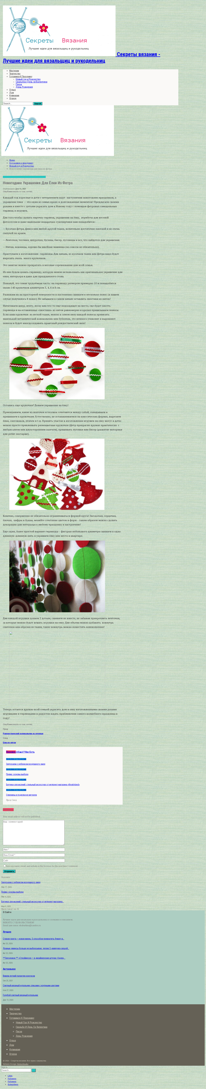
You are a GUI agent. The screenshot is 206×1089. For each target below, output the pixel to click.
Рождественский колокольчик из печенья (23, 733)
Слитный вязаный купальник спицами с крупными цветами (31, 985)
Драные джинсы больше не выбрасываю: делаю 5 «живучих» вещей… (36, 948)
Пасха (19, 84)
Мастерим (14, 70)
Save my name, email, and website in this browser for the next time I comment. (42, 866)
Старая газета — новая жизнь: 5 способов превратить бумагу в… (33, 938)
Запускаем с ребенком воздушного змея (20, 882)
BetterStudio (22, 1064)
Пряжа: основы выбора (12, 892)
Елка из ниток (9, 742)
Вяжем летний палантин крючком (19, 976)
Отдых (12, 89)
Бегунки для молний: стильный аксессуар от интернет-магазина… (32, 901)
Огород (12, 98)
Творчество (14, 73)
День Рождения (24, 87)
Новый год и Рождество (28, 79)
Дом (11, 92)
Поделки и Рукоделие (36, 177)
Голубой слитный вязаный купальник (20, 995)
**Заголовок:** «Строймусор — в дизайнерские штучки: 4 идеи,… (34, 958)
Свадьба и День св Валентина (31, 82)
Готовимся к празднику (20, 76)
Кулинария (14, 95)
